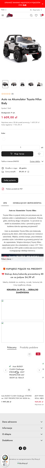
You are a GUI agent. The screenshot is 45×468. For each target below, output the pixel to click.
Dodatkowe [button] (7, 440)
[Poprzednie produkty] (6, 370)
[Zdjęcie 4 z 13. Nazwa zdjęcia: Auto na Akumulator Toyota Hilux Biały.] (31, 84)
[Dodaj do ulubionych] (39, 153)
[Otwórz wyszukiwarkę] (31, 15)
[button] (40, 49)
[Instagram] (24, 448)
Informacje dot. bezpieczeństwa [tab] (27, 203)
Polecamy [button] (11, 347)
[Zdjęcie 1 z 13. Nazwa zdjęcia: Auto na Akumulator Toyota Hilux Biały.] (5, 84)
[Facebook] (20, 448)
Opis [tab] (5, 203)
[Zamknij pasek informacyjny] (43, 4)
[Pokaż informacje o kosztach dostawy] (28, 171)
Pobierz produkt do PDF (14, 189)
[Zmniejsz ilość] (3, 147)
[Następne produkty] (39, 370)
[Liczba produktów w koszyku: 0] (41, 15)
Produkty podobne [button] (29, 347)
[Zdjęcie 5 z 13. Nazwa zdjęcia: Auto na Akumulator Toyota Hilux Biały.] (40, 84)
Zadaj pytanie (10, 180)
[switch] (5, 464)
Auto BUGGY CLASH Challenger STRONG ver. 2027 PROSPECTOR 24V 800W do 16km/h (16, 397)
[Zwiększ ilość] (38, 147)
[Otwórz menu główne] (2, 15)
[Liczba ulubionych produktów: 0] (36, 15)
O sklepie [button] (6, 434)
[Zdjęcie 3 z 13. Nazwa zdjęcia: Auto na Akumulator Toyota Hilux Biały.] (22, 84)
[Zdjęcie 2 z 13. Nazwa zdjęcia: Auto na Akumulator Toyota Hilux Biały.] (14, 84)
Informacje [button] (7, 428)
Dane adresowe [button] (9, 421)
